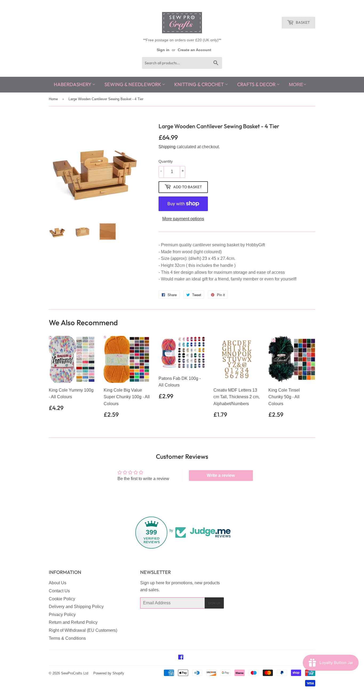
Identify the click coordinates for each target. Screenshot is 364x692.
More (296, 84)
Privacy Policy (62, 614)
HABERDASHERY (73, 84)
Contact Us (59, 591)
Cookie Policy (62, 599)
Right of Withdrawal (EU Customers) (83, 630)
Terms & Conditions (67, 638)
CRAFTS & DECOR (257, 84)
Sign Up (214, 603)
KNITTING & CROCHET (199, 84)
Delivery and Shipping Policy (76, 606)
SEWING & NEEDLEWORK (133, 84)
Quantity (166, 161)
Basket (302, 22)
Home (53, 99)
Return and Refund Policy (73, 622)
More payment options (183, 218)
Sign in (163, 50)
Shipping (167, 146)
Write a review (221, 475)
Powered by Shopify (108, 673)
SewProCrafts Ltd (74, 673)
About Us (57, 583)
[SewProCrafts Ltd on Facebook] (181, 657)
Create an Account (194, 50)
